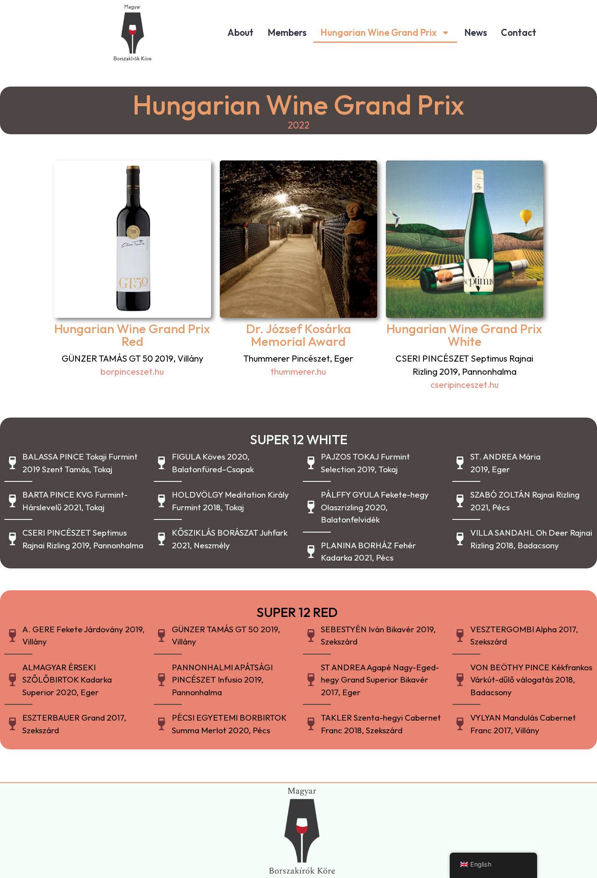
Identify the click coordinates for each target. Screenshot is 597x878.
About (240, 32)
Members (286, 32)
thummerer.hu (298, 371)
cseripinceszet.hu (464, 384)
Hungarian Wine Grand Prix (378, 32)
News (475, 32)
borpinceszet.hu (132, 371)
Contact (518, 32)
